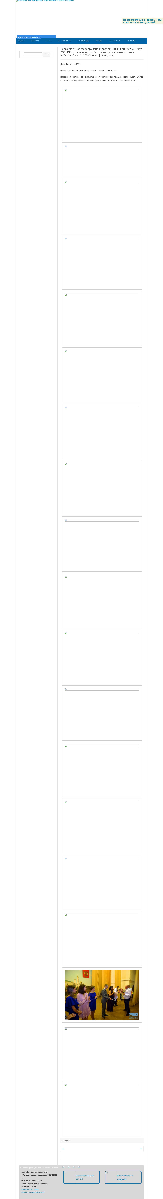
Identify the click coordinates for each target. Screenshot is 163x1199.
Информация (114, 41)
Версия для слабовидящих (29, 37)
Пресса (99, 41)
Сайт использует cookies (30, 1189)
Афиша (48, 41)
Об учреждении (64, 41)
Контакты (131, 41)
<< (63, 1148)
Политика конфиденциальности (32, 1192)
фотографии (66, 1140)
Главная (21, 41)
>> (141, 1148)
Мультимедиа (83, 41)
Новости (35, 41)
